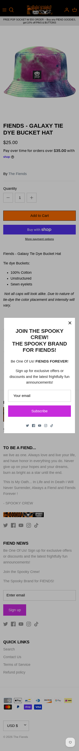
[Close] (69, 322)
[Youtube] (39, 425)
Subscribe (39, 411)
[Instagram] (45, 425)
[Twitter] (27, 425)
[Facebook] (33, 425)
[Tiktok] (51, 425)
